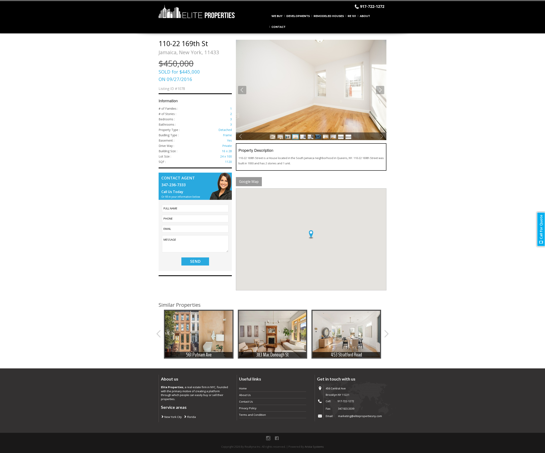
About (365, 16)
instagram (268, 438)
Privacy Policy (248, 408)
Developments (298, 16)
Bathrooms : (167, 124)
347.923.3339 (346, 408)
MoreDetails (198, 334)
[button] (311, 234)
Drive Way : (166, 146)
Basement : (166, 140)
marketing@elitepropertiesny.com (360, 416)
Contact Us (246, 401)
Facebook (277, 438)
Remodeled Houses (329, 16)
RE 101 (352, 16)
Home (243, 388)
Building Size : (168, 151)
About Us (245, 395)
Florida (191, 417)
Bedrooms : (167, 119)
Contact (278, 26)
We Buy (277, 16)
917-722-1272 (372, 6)
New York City (173, 417)
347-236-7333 (173, 184)
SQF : (162, 162)
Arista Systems (314, 447)
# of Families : (168, 109)
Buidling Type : (169, 135)
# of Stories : (167, 114)
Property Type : (169, 130)
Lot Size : (165, 156)
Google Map (249, 181)
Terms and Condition (252, 415)
